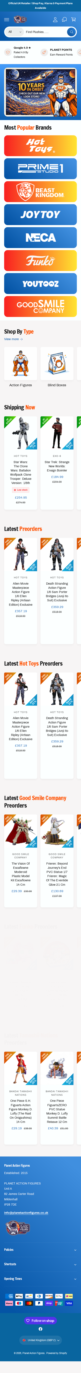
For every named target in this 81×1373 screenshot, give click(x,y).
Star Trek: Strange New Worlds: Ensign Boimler (57, 466)
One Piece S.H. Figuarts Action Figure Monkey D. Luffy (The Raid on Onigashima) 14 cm (20, 1111)
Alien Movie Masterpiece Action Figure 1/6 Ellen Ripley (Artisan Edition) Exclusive (20, 594)
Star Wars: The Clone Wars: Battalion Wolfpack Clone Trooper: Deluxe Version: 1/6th (20, 472)
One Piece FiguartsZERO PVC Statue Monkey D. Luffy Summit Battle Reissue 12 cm (57, 1111)
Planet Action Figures (33, 1353)
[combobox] (51, 32)
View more (11, 339)
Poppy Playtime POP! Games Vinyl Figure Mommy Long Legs (20, 991)
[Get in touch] (64, 19)
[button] (6, 19)
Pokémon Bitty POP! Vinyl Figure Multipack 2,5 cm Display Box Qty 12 (57, 991)
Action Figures (20, 385)
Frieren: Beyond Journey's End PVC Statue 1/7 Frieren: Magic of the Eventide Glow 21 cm (57, 874)
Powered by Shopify (56, 1353)
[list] (40, 52)
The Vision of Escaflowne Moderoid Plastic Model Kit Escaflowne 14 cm (20, 874)
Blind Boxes (57, 385)
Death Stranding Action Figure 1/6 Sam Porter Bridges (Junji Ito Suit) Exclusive (57, 592)
